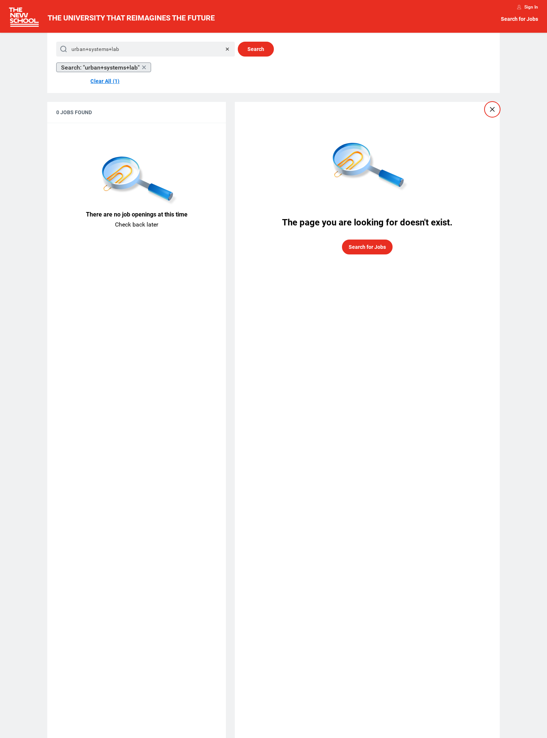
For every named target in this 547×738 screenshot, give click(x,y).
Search (255, 49)
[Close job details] (492, 109)
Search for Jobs (519, 19)
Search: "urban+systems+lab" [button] (100, 67)
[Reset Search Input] (227, 49)
